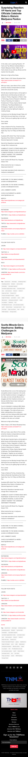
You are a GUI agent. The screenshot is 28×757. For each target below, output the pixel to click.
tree (18, 309)
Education (14, 717)
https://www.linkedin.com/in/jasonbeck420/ (12, 259)
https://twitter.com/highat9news (17, 215)
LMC (23, 297)
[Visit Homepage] (14, 2)
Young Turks (13, 311)
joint (19, 297)
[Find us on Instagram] (14, 667)
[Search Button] (26, 2)
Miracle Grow (16, 646)
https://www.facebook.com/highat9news (12, 220)
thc (24, 307)
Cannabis (4, 286)
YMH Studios (5, 311)
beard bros (7, 281)
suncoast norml (17, 307)
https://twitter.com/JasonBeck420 (10, 254)
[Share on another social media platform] (23, 40)
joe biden (13, 297)
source (3, 278)
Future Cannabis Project (8, 295)
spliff (3, 307)
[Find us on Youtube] (21, 667)
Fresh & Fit (13, 293)
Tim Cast (4, 309)
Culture (14, 715)
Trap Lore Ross (12, 309)
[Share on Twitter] (16, 40)
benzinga (14, 281)
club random (9, 290)
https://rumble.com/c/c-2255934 (15, 234)
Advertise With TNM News (14, 729)
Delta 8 (15, 290)
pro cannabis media (18, 304)
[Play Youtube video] (14, 52)
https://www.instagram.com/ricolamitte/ (13, 266)
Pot (15, 302)
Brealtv (13, 284)
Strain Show (9, 307)
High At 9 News (6, 297)
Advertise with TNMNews (14, 731)
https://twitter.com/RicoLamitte (17, 269)
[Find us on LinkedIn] (17, 667)
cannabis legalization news (8, 288)
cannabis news (21, 288)
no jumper (4, 302)
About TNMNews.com (14, 726)
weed (22, 309)
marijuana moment (13, 300)
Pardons (11, 302)
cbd (3, 290)
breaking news (22, 281)
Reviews (14, 722)
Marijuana (4, 300)
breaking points (6, 284)
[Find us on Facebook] (7, 667)
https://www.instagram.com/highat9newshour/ (13, 212)
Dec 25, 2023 (17, 22)
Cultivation (14, 719)
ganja (17, 295)
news (21, 300)
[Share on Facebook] (9, 40)
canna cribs (19, 284)
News (14, 712)
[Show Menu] (2, 2)
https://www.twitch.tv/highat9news (16, 223)
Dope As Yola (5, 293)
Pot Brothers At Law (7, 304)
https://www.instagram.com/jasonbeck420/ (14, 249)
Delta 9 (20, 290)
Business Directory (14, 724)
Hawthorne (23, 641)
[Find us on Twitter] (10, 667)
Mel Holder (8, 22)
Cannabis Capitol (12, 286)
